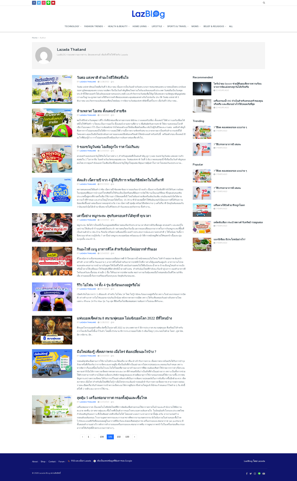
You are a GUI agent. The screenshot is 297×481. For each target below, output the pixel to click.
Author (43, 38)
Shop (43, 461)
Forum (62, 461)
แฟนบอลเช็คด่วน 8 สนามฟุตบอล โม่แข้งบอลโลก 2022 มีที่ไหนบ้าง (124, 318)
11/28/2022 (104, 82)
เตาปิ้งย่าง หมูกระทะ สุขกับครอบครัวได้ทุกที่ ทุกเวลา (114, 215)
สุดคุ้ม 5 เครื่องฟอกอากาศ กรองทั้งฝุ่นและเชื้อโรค (112, 397)
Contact (52, 461)
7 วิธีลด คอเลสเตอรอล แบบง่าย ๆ (230, 127)
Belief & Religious (214, 26)
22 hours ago (222, 90)
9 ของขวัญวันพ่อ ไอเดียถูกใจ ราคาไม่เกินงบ (108, 146)
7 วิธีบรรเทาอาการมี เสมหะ (227, 144)
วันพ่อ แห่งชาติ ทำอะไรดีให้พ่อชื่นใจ (103, 77)
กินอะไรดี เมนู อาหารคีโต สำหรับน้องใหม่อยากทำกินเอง (117, 249)
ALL (231, 26)
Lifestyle (157, 26)
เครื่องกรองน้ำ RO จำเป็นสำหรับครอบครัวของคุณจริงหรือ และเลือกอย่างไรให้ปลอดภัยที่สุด (238, 102)
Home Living (140, 26)
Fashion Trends (93, 26)
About (35, 461)
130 (102, 437)
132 (119, 437)
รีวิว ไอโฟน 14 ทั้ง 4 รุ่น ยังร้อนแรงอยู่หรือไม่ (108, 284)
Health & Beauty (117, 26)
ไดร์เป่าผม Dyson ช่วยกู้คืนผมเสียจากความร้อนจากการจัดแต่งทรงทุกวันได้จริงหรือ (237, 85)
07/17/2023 (104, 184)
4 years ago (221, 148)
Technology (72, 26)
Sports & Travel (176, 26)
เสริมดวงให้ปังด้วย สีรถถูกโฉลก (229, 205)
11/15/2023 (104, 402)
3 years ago (221, 131)
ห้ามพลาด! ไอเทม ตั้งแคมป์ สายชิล (101, 110)
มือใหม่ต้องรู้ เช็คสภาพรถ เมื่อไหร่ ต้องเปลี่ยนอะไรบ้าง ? (116, 351)
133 (127, 437)
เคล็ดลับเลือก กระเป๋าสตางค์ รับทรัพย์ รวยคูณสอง (238, 222)
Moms (195, 26)
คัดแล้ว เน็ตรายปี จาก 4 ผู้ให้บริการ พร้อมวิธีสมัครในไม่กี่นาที (120, 180)
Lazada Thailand (88, 82)
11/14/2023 (104, 115)
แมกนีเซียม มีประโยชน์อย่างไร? (229, 239)
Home (34, 38)
